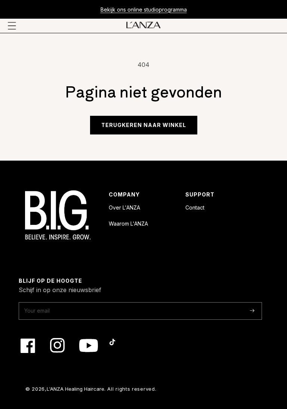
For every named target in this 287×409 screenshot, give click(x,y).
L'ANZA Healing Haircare (75, 389)
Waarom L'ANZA (128, 223)
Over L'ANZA (124, 207)
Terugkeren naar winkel (143, 125)
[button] (11, 25)
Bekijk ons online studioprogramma (144, 9)
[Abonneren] (252, 311)
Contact (194, 207)
